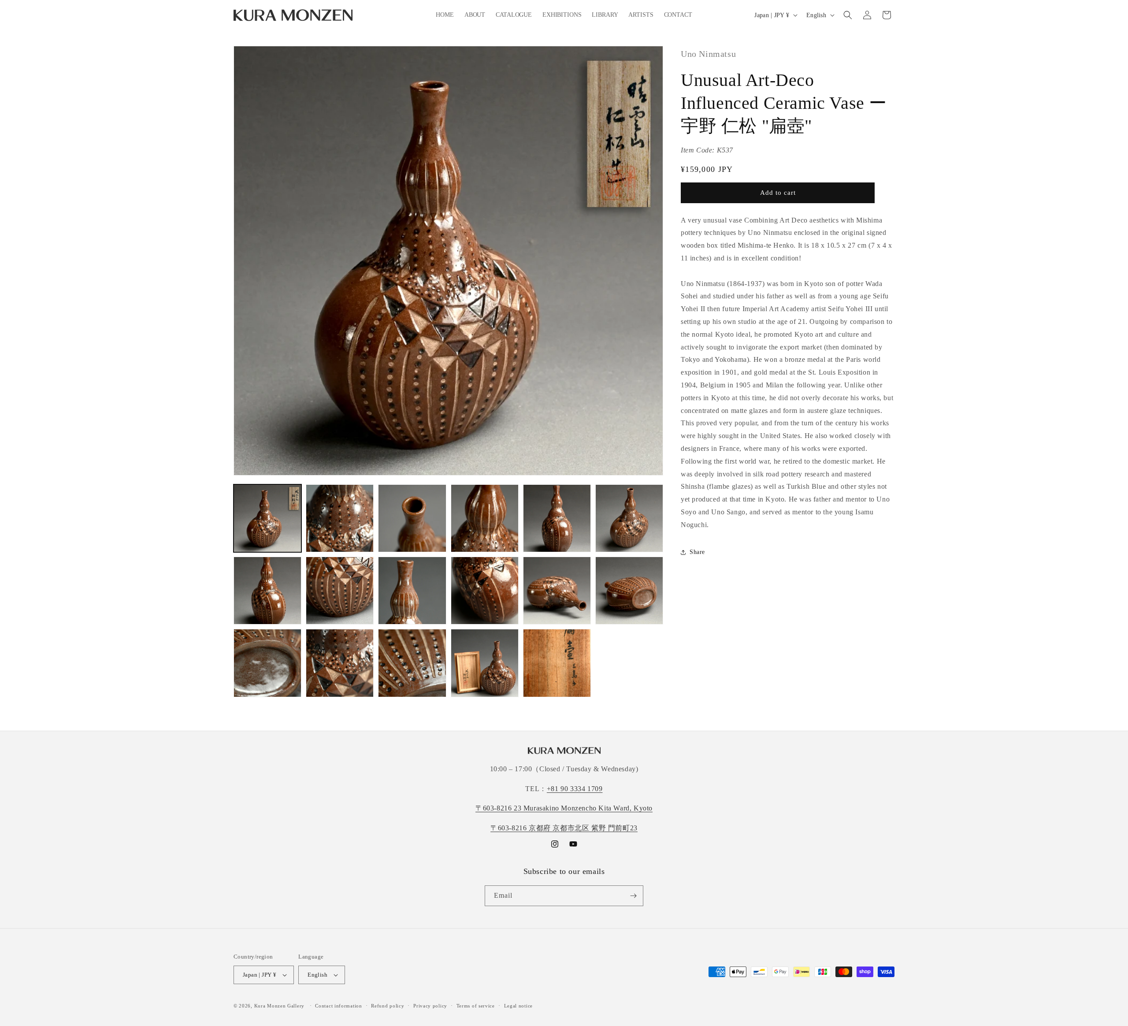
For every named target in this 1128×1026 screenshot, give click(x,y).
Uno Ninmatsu (708, 54)
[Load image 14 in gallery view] (340, 663)
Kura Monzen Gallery (279, 1005)
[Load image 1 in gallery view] (267, 518)
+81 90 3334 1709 (575, 788)
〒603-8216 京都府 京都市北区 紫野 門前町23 (564, 828)
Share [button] (697, 552)
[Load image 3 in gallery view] (412, 518)
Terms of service (475, 1005)
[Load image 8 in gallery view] (340, 591)
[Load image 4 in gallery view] (485, 518)
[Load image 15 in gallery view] (412, 663)
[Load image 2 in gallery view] (340, 518)
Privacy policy (430, 1005)
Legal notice (518, 1005)
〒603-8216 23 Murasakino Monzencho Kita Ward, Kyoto (564, 808)
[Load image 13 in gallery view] (267, 663)
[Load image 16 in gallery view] (485, 663)
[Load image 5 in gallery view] (557, 518)
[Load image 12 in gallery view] (629, 591)
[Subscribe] (633, 895)
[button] (847, 15)
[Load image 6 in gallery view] (629, 518)
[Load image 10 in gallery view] (485, 591)
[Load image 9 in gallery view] (412, 591)
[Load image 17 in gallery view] (557, 663)
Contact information (338, 1005)
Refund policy (387, 1005)
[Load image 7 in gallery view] (267, 591)
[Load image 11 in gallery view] (557, 591)
